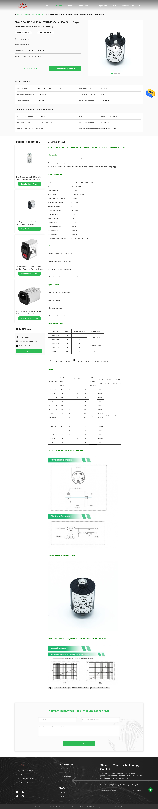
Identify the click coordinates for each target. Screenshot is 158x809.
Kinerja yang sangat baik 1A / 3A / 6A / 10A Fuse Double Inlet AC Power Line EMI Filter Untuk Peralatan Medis (29, 314)
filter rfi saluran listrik (80, 688)
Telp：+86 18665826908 (26, 779)
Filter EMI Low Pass (37, 14)
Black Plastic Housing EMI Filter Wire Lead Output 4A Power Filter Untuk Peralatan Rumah (28, 179)
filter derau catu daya (62, 688)
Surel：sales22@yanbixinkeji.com (29, 783)
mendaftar (137, 790)
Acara (114, 6)
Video (69, 6)
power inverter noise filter (99, 688)
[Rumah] (23, 5)
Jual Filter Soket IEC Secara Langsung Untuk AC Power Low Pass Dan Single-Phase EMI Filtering (29, 269)
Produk (59, 6)
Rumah (48, 6)
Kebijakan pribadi (41, 807)
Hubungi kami (101, 6)
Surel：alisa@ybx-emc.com (27, 775)
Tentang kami (83, 6)
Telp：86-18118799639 (26, 771)
